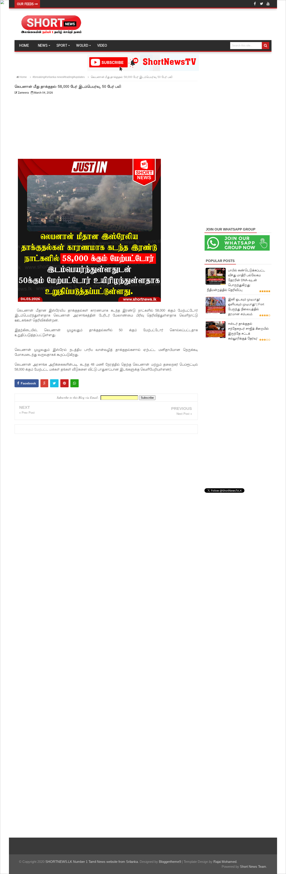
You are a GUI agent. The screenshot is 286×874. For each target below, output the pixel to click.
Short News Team (253, 866)
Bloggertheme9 (170, 862)
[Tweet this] (54, 383)
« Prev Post (27, 412)
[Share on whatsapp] (74, 383)
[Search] (265, 45)
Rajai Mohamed (224, 862)
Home (24, 45)
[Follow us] (261, 4)
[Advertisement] (106, 127)
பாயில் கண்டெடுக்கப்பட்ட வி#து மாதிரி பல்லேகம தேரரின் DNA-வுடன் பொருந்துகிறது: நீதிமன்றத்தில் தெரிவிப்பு (236, 280)
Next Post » (184, 413)
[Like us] (254, 4)
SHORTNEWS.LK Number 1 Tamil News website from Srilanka (91, 862)
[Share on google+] (44, 383)
